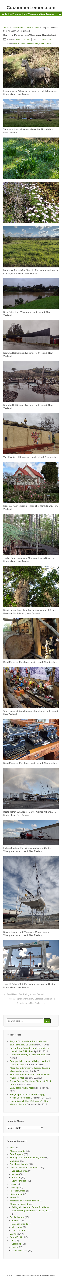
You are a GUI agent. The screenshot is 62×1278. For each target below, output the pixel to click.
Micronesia (16, 1227)
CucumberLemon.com (31, 7)
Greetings (15, 1187)
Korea (13, 1197)
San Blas (15, 1177)
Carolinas (16, 1243)
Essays (13, 1184)
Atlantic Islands (17, 1151)
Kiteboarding (16, 1194)
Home (6, 28)
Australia (15, 1220)
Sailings (14, 1234)
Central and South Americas (24, 1167)
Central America (19, 1171)
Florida (14, 1247)
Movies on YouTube (20, 1204)
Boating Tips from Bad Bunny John (27, 1157)
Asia (12, 1147)
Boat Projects (16, 1154)
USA (12, 1240)
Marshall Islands (19, 1224)
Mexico (15, 1174)
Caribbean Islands (19, 1164)
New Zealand (33, 28)
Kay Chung (46, 39)
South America (18, 1180)
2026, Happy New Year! (22, 1087)
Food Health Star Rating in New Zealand (25, 994)
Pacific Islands (18, 28)
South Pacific (45, 44)
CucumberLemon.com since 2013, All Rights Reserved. (33, 1275)
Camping (14, 1161)
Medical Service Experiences (24, 1200)
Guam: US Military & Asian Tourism (27, 1054)
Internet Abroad (17, 1190)
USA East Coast (19, 1250)
